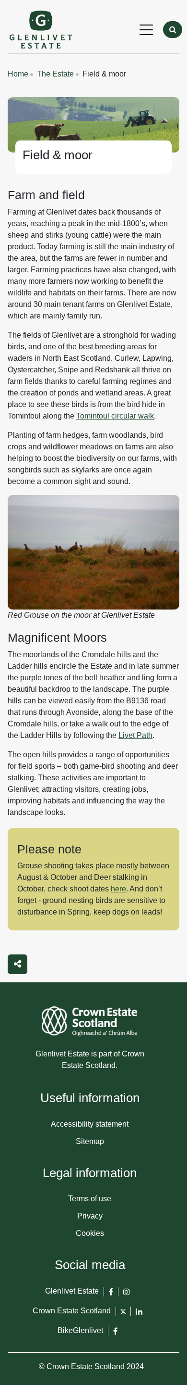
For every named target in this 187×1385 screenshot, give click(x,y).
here (118, 889)
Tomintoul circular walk (115, 416)
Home (18, 74)
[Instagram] (126, 1296)
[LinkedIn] (139, 1315)
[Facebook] (111, 1296)
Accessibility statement (90, 1124)
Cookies (90, 1233)
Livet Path (135, 735)
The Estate (55, 74)
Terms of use (89, 1198)
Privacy (90, 1216)
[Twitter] (123, 1314)
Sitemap (90, 1141)
